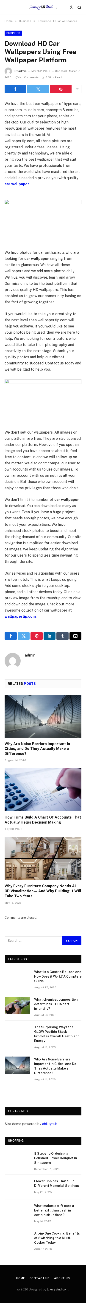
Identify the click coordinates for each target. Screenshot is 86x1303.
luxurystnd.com (57, 1289)
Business (13, 33)
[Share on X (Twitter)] (38, 89)
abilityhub (49, 1124)
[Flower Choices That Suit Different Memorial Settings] (17, 1187)
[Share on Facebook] (15, 89)
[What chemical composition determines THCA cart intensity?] (17, 1005)
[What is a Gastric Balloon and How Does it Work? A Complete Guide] (17, 977)
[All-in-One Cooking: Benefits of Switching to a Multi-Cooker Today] (17, 1239)
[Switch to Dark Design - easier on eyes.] (72, 7)
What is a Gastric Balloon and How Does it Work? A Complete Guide (57, 976)
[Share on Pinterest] (61, 89)
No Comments (29, 77)
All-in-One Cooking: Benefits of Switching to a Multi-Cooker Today (57, 1238)
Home (20, 1278)
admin (22, 71)
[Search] (79, 7)
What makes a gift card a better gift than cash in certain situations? (54, 1210)
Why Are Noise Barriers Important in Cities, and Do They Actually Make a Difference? (37, 749)
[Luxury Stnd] (43, 7)
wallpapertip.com (20, 616)
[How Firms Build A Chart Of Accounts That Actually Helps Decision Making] (43, 789)
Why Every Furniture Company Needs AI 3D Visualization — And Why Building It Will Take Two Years (43, 891)
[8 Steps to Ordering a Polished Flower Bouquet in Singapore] (17, 1159)
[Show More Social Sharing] (77, 89)
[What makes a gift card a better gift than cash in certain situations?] (17, 1211)
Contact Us (40, 1278)
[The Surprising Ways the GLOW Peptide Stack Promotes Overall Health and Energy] (17, 1033)
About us (62, 1278)
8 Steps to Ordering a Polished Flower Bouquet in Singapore (55, 1158)
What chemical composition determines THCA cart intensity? (56, 1004)
